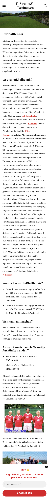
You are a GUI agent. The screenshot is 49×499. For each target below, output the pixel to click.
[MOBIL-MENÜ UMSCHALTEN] (4, 5)
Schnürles (32, 123)
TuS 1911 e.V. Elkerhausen (24, 5)
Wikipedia (7, 274)
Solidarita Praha (29, 115)
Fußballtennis (13, 34)
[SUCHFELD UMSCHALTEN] (45, 5)
